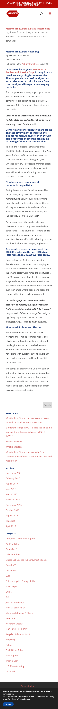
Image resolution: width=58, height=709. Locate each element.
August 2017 (12, 483)
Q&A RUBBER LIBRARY (16, 628)
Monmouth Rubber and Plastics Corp (26, 71)
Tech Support (12, 655)
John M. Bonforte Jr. (15, 602)
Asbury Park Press (30, 63)
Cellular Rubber (13, 554)
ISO (7, 597)
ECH (8, 575)
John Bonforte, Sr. (17, 32)
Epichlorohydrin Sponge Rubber (21, 581)
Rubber (9, 644)
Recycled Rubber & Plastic (18, 634)
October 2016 (12, 510)
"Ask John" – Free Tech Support (21, 538)
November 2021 (14, 473)
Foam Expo (11, 586)
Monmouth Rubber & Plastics (32, 36)
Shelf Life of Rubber (15, 650)
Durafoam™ (11, 570)
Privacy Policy (27, 686)
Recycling (10, 639)
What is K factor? (14, 446)
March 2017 (11, 494)
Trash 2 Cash (12, 660)
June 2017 (11, 488)
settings (25, 699)
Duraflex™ (11, 565)
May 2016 (10, 520)
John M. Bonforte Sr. (15, 607)
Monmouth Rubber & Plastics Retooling (28, 28)
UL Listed (10, 671)
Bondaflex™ (11, 549)
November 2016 (14, 504)
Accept (8, 704)
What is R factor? (14, 441)
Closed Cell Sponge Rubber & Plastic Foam (26, 559)
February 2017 (13, 499)
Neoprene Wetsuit (14, 623)
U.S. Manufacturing (15, 666)
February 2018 (13, 478)
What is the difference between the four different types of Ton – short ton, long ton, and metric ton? (29, 456)
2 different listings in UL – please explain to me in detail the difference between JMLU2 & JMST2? (29, 432)
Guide (9, 591)
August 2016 (12, 515)
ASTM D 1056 (12, 543)
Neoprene (10, 618)
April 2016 (11, 526)
